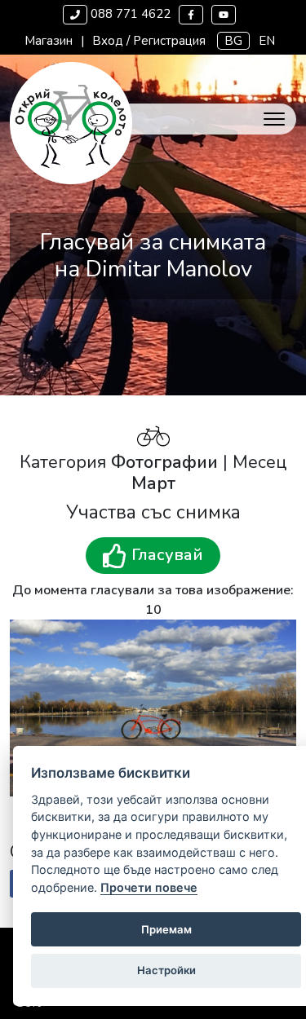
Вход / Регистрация (149, 41)
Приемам (166, 929)
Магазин (48, 41)
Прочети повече (148, 887)
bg (233, 41)
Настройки (166, 970)
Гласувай (165, 555)
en (267, 41)
